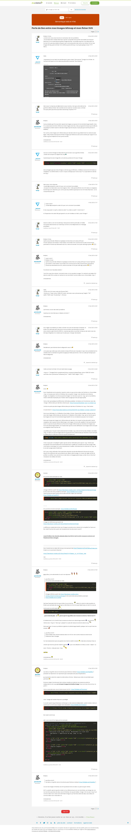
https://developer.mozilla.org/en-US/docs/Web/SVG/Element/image (77, 490)
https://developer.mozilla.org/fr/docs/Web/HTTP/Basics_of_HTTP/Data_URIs (64, 553)
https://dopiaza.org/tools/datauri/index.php (85, 548)
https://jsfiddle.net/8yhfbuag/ (69, 509)
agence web (87, 823)
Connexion (95, 3)
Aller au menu (3, 2)
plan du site (61, 823)
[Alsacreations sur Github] (37, 823)
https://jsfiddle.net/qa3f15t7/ (51, 495)
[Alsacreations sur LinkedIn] (51, 823)
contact (69, 823)
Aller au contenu (13, 2)
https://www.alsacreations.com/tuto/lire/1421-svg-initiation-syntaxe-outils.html (74, 410)
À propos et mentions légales (39, 831)
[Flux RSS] (55, 823)
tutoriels (49, 3)
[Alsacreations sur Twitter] (44, 823)
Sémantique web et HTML (65, 22)
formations (72, 3)
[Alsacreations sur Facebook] (40, 823)
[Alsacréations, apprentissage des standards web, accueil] (37, 3)
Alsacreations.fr (91, 829)
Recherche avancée (80, 9)
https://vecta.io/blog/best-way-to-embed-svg (83, 403)
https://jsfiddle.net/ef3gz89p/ (85, 672)
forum (57, 3)
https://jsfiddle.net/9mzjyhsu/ (79, 689)
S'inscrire (85, 3)
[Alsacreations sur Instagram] (48, 823)
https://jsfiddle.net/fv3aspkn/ (79, 705)
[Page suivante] (98, 31)
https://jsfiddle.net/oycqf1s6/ (74, 492)
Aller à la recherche (24, 2)
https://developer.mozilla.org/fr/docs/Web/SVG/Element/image (61, 524)
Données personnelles (54, 831)
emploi (64, 3)
